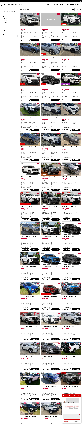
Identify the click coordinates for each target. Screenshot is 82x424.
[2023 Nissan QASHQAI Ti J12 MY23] (71, 169)
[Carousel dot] (24, 114)
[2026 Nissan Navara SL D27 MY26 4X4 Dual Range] (51, 169)
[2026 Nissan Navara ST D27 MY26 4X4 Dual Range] (51, 198)
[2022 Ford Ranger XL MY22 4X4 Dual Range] (30, 109)
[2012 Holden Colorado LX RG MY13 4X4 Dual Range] (51, 408)
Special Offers (70, 4)
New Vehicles (54, 4)
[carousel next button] (39, 19)
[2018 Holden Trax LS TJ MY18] (51, 139)
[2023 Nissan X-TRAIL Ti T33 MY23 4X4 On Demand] (30, 348)
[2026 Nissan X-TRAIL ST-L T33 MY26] (51, 288)
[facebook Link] (78, 1)
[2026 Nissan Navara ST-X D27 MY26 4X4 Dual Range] (71, 228)
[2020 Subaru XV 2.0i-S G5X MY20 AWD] (30, 49)
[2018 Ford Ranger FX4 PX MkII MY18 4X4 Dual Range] (71, 348)
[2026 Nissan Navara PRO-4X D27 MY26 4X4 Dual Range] (71, 288)
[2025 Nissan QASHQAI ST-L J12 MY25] (51, 49)
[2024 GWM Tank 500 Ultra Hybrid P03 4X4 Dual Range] (30, 228)
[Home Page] (3, 4)
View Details (25, 39)
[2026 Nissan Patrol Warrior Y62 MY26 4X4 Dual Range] (30, 318)
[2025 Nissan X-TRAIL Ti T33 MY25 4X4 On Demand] (71, 79)
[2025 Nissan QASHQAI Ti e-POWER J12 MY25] (30, 139)
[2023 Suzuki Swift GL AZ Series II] (51, 19)
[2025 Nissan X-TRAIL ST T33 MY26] (30, 169)
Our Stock (62, 4)
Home (48, 4)
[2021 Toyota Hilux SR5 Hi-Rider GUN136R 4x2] (71, 318)
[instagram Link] (80, 1)
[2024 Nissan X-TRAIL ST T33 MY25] (51, 378)
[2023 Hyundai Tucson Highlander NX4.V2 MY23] (51, 109)
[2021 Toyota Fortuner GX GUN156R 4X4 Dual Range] (71, 49)
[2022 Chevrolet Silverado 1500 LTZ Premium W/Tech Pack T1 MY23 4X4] (30, 408)
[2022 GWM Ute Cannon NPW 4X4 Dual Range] (30, 19)
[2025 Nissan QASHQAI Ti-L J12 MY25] (51, 79)
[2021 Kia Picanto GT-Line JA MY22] (71, 109)
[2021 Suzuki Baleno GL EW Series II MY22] (71, 139)
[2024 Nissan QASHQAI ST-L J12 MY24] (71, 19)
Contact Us (34, 39)
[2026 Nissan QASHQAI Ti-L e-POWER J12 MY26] (51, 348)
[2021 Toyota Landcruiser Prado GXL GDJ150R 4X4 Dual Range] (30, 378)
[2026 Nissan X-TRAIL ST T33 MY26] (30, 198)
